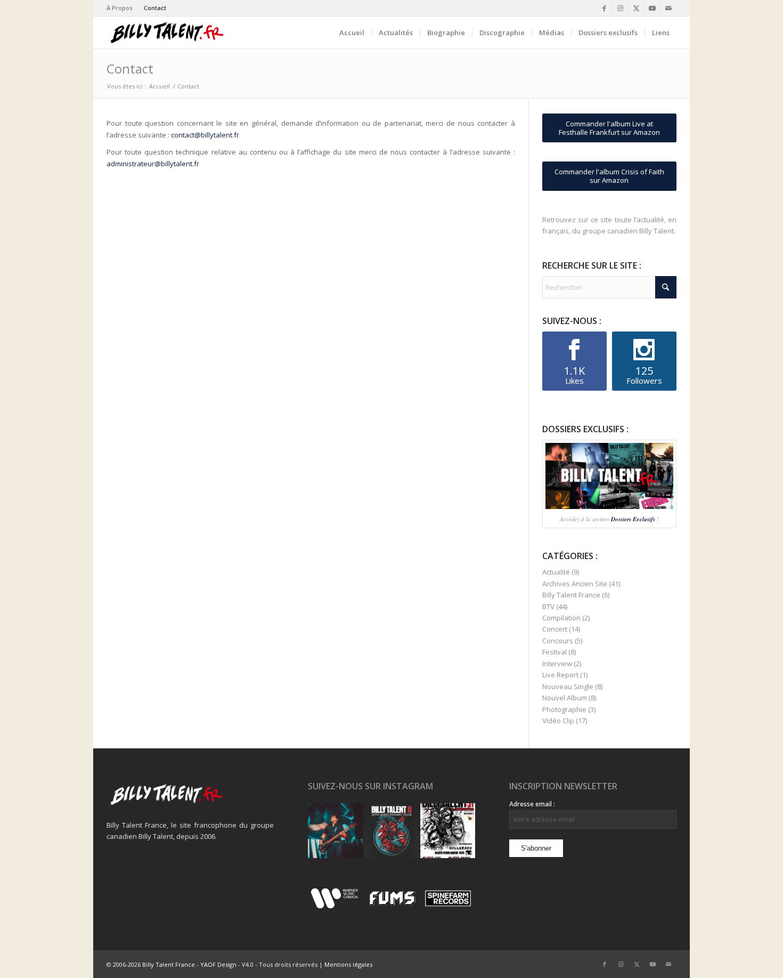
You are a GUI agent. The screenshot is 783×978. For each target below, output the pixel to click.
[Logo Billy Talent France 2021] (167, 33)
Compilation (561, 618)
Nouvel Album (564, 697)
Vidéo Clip (558, 720)
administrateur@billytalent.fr (153, 163)
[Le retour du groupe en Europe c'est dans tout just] (447, 830)
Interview (557, 663)
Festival (554, 652)
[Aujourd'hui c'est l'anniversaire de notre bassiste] (335, 830)
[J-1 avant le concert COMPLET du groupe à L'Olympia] (391, 830)
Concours (557, 640)
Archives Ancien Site (574, 583)
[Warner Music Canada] (336, 906)
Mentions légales (348, 964)
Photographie (564, 709)
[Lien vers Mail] (668, 8)
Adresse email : (532, 804)
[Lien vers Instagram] (620, 8)
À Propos (120, 8)
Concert (554, 629)
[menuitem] (122, 8)
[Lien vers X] (636, 8)
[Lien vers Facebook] (604, 8)
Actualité (556, 572)
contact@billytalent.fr (205, 135)
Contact (155, 8)
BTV (548, 606)
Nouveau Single (567, 686)
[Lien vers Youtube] (652, 8)
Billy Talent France (571, 595)
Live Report (560, 675)
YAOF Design (218, 964)
